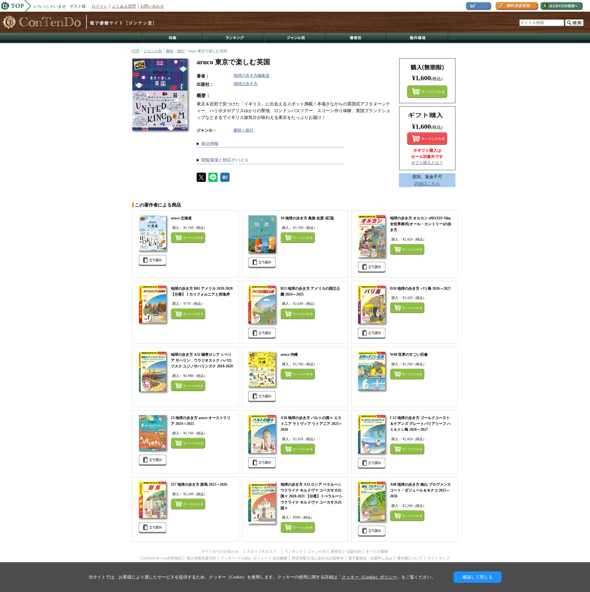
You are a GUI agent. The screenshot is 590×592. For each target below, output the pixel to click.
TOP (136, 51)
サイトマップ (438, 558)
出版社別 (353, 551)
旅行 (181, 51)
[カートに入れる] (427, 138)
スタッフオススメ (263, 551)
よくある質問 (124, 6)
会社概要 (280, 558)
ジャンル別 (295, 38)
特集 (172, 38)
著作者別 (356, 38)
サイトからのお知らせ (222, 551)
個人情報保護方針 (201, 558)
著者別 (336, 551)
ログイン (100, 6)
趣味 (169, 51)
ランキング (234, 38)
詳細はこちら (427, 183)
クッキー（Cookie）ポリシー (244, 558)
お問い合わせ (152, 6)
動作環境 (417, 38)
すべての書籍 (377, 551)
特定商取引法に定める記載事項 (318, 558)
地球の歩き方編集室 (251, 75)
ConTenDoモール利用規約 (161, 558)
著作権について (410, 558)
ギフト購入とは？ (427, 162)
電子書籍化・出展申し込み (370, 558)
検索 (574, 22)
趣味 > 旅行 (244, 130)
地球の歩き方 (246, 83)
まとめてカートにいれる (427, 91)
